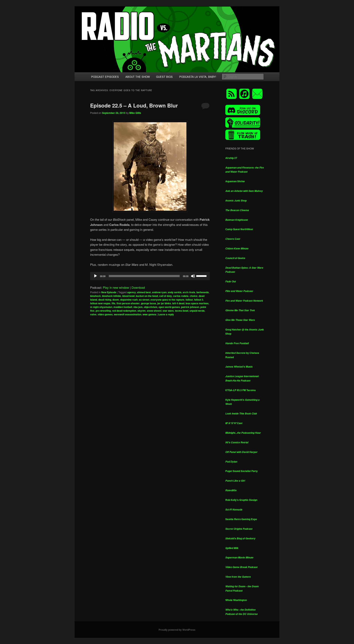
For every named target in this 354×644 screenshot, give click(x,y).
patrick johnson (190, 307)
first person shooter (128, 303)
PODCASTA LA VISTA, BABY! (197, 77)
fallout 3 (198, 299)
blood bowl (128, 296)
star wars (168, 310)
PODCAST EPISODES (105, 77)
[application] (150, 276)
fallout (189, 299)
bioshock (95, 296)
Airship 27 (231, 158)
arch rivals (189, 292)
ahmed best (144, 292)
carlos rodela (180, 296)
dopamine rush (129, 299)
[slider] (202, 275)
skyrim (141, 310)
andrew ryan (159, 292)
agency (131, 292)
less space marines (197, 303)
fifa (113, 303)
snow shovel (154, 310)
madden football (122, 307)
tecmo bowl (181, 310)
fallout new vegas (100, 303)
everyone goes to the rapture (167, 299)
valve (93, 314)
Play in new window (116, 287)
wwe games (149, 314)
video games (105, 314)
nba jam (138, 307)
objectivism (150, 307)
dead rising (104, 299)
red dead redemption (124, 310)
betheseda (202, 292)
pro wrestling (103, 310)
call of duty (165, 296)
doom (115, 299)
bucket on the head (147, 296)
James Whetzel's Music (239, 366)
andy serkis (175, 292)
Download (138, 287)
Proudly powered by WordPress (177, 630)
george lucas (148, 303)
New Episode (108, 292)
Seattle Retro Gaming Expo (241, 519)
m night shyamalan (101, 307)
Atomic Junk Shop (236, 200)
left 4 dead (178, 303)
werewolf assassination (127, 314)
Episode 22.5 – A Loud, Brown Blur (134, 105)
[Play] (95, 276)
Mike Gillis (135, 113)
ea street (144, 299)
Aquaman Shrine (235, 181)
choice (193, 296)
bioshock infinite (111, 296)
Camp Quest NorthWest (239, 229)
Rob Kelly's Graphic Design (241, 500)
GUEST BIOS (164, 77)
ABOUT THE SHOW (137, 77)
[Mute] (193, 276)
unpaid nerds (197, 310)
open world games (169, 307)
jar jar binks (164, 303)
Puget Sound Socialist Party (241, 471)
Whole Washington (236, 600)
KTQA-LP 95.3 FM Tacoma (240, 390)
